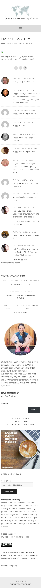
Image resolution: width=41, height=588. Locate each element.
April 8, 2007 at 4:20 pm (26, 122)
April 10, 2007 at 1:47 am (26, 207)
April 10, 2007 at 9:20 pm (27, 232)
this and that (34, 280)
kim (14, 180)
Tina (15, 207)
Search (4, 403)
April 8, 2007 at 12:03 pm (26, 90)
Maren (16, 134)
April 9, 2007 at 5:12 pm (30, 194)
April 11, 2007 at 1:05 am (26, 246)
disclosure (8, 537)
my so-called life (25, 43)
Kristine (17, 194)
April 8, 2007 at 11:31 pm (30, 148)
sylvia (16, 110)
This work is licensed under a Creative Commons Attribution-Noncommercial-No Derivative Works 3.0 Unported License (19, 555)
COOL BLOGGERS (20, 421)
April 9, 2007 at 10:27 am (25, 180)
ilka (15, 90)
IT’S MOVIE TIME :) (20, 312)
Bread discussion (20, 284)
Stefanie (17, 148)
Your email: (6, 481)
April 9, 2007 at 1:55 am (25, 160)
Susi (15, 78)
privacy (19, 537)
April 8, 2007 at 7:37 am (26, 78)
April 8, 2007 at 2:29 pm (28, 110)
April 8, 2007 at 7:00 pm (28, 134)
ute (14, 160)
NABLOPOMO (15, 424)
